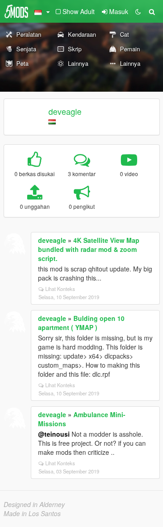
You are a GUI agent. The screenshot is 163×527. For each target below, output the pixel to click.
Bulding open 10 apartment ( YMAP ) (81, 323)
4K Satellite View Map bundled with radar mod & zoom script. (88, 249)
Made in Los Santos (32, 513)
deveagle (65, 111)
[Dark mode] (138, 11)
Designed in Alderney (34, 504)
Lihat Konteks (60, 288)
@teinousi (54, 433)
